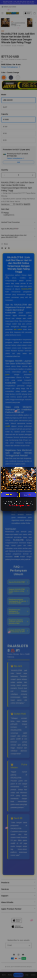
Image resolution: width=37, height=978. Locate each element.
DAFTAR (27, 494)
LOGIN (9, 494)
